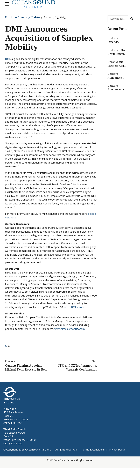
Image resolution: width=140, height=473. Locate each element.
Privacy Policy (117, 449)
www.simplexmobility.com (69, 328)
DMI (7, 59)
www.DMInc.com (74, 307)
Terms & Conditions (93, 449)
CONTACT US (11, 399)
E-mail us (8, 402)
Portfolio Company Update (22, 17)
